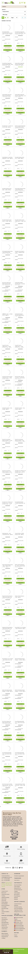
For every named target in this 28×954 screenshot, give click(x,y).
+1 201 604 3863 (6, 880)
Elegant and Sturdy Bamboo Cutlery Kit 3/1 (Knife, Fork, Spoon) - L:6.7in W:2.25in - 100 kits (7, 598)
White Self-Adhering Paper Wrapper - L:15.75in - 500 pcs (7, 691)
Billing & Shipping (5, 933)
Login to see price (7, 50)
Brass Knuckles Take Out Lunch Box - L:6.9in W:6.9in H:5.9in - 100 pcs (20, 378)
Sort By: (4, 9)
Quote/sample (8, 47)
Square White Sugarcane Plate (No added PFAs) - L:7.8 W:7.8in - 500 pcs (20, 95)
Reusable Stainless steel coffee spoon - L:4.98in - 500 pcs (20, 221)
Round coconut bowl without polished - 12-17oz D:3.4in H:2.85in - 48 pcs (7, 440)
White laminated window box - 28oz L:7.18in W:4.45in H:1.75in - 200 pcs (20, 566)
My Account (4, 892)
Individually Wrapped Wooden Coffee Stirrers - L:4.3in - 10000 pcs (19, 315)
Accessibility (4, 906)
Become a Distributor (6, 905)
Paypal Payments (5, 936)
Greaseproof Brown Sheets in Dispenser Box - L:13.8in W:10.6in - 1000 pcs (7, 378)
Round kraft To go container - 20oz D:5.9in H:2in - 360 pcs (20, 628)
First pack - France (19, 922)
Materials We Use (17, 888)
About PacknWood (17, 885)
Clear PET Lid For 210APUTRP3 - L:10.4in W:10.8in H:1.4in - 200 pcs (19, 346)
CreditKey (3, 938)
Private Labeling (4, 902)
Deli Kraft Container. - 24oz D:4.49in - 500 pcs (7, 409)
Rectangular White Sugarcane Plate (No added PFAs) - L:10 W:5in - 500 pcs (7, 33)
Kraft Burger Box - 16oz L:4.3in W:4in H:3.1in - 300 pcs (7, 534)
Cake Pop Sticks (5, 927)
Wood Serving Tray (5, 924)
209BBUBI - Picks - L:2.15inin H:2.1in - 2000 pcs (7, 315)
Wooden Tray (4, 925)
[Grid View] (5, 17)
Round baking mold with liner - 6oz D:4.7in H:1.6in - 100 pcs (7, 754)
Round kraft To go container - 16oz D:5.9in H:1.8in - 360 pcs (7, 660)
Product (15, 935)
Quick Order (4, 900)
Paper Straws (4, 917)
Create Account (5, 891)
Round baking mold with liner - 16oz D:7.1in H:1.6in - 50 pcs (20, 722)
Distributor (16, 905)
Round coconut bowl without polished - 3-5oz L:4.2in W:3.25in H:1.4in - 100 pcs (7, 472)
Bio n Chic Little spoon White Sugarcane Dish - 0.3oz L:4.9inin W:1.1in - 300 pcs (7, 284)
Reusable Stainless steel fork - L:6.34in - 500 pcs (19, 158)
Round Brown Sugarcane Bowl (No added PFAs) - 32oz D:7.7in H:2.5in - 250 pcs (7, 64)
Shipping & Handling (5, 897)
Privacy (3, 913)
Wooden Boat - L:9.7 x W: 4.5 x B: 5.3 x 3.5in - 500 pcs (7, 127)
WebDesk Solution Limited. (16, 952)
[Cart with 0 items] (24, 2)
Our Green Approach (18, 889)
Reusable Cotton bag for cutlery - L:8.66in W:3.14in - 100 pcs (20, 252)
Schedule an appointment (19, 875)
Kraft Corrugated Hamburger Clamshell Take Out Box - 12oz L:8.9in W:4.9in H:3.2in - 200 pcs (20, 128)
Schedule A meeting (18, 907)
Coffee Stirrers (4, 928)
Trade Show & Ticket (18, 910)
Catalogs (16, 891)
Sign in (6, 951)
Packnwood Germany (19, 927)
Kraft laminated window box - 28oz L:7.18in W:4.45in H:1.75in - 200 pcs (7, 566)
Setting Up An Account (18, 911)
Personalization (5, 903)
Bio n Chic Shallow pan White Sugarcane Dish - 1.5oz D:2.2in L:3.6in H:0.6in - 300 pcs (7, 723)
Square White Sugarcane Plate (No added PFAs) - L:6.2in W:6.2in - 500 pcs (19, 64)
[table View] (8, 17)
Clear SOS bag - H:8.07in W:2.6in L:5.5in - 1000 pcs (19, 534)
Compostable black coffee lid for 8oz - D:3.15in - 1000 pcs (20, 785)
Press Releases (17, 896)
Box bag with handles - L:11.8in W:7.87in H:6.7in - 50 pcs (20, 503)
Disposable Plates (5, 922)
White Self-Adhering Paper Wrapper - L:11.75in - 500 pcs (20, 691)
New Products (17, 894)
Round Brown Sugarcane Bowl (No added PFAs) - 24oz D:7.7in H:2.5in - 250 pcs (20, 33)
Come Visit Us (16, 880)
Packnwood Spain (18, 923)
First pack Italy (18, 920)
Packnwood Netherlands (20, 928)
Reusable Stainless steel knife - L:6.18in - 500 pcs (6, 189)
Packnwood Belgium (19, 930)
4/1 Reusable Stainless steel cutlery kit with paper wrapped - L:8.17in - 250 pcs (20, 189)
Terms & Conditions (5, 911)
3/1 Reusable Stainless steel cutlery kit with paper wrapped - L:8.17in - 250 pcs (7, 252)
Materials (16, 897)
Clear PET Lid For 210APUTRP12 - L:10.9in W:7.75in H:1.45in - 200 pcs (7, 346)
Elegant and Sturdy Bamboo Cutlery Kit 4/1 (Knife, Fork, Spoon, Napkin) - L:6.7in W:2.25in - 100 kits (7, 629)
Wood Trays (4, 920)
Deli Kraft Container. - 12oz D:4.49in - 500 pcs (20, 409)
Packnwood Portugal (19, 925)
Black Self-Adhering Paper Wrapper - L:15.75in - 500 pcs (20, 659)
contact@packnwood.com (7, 877)
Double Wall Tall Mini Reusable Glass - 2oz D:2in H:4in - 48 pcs (20, 283)
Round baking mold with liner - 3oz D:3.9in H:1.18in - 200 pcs (20, 754)
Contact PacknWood (6, 875)
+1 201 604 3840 (6, 878)
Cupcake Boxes (5, 919)
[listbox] (14, 11)
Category (16, 936)
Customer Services (17, 903)
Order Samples (17, 886)
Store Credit (4, 899)
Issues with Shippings (18, 908)
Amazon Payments (5, 935)
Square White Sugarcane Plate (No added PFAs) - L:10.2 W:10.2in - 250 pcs (6, 95)
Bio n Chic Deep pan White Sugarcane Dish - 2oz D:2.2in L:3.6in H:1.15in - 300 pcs (7, 785)
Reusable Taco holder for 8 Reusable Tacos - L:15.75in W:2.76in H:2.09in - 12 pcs (7, 503)
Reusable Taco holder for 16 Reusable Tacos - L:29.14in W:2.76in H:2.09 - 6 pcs (20, 472)
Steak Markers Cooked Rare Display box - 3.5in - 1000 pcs (7, 158)
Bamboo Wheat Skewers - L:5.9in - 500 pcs (19, 597)
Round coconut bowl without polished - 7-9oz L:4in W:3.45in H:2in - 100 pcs (20, 440)
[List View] (3, 17)
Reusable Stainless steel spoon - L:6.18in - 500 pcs (7, 221)
